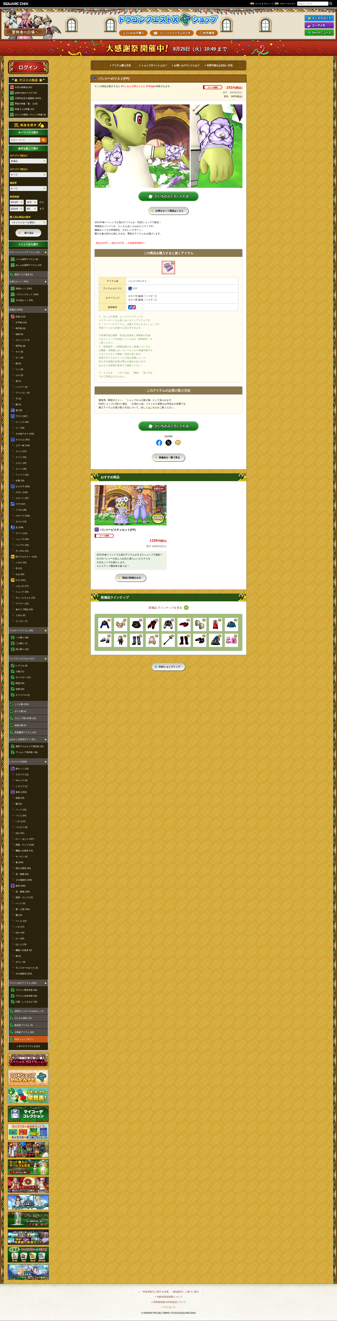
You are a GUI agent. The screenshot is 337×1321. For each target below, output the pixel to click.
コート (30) (21, 469)
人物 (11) (20, 671)
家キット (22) (22, 768)
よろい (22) (21, 463)
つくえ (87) (21, 815)
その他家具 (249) (24, 880)
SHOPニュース (319, 32)
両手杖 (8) (20, 346)
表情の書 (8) (20, 725)
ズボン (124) (22, 492)
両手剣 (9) (20, 328)
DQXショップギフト (24, 1039)
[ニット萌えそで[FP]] (199, 624)
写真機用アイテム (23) (25, 732)
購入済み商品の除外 (20, 217)
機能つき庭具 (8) (24, 950)
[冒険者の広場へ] (25, 32)
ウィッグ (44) (22, 422)
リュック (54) (22, 592)
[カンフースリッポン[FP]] (184, 624)
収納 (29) (20, 798)
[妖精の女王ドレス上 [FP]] (120, 624)
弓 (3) (18, 398)
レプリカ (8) (21, 665)
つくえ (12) (21, 921)
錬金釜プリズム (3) (23, 1025)
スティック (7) (23, 340)
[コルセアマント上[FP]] (136, 624)
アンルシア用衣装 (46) (27, 752)
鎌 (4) (18, 404)
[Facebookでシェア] (159, 443)
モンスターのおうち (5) (27, 968)
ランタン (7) (21, 621)
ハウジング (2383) (18, 761)
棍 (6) (18, 363)
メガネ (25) (21, 562)
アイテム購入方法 (121, 65)
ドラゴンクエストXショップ (168, 19)
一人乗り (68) (22, 637)
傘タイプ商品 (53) (24, 609)
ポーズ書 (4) (20, 711)
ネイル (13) (21, 521)
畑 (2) (18, 956)
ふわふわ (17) (22, 586)
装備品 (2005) (16, 309)
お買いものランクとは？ (187, 65)
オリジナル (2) (23, 695)
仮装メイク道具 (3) (23, 274)
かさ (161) (21, 580)
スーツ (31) (21, 457)
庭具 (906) (21, 886)
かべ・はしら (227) (25, 839)
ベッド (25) (21, 809)
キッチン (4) (21, 856)
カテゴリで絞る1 (18, 155)
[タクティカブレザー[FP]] (104, 624)
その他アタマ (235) (25, 434)
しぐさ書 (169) (21, 704)
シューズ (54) (22, 539)
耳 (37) (19, 568)
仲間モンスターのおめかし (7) (28, 1011)
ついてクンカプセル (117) (21, 658)
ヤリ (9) (19, 352)
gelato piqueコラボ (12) (26, 93)
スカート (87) (22, 498)
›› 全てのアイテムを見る (28, 1046)
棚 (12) (19, 915)
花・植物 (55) (22, 874)
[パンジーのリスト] (168, 267)
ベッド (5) (20, 903)
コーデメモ (319, 25)
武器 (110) (21, 316)
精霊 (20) (20, 683)
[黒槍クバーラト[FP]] (168, 640)
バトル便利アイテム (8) (27, 259)
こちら (153, 407)
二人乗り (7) (21, 643)
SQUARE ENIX (16, 3)
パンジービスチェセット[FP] (118, 529)
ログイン (28, 67)
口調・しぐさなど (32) (26, 1002)
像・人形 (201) (23, 909)
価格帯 (13, 183)
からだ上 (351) (23, 439)
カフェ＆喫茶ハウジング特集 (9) (30, 114)
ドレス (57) (21, 451)
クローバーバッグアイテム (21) (24, 252)
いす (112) (21, 821)
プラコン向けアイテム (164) (22, 983)
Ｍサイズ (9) (21, 780)
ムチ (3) (19, 375)
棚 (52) (19, 804)
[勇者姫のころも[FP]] (215, 624)
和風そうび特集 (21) (24, 109)
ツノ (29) (20, 428)
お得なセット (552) (18, 281)
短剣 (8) (19, 334)
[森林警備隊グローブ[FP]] (152, 624)
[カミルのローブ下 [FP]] (120, 640)
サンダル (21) (22, 551)
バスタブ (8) (21, 827)
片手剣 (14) (21, 322)
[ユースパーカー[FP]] (168, 624)
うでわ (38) (21, 510)
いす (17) (20, 927)
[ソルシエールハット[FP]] (215, 640)
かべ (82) (20, 938)
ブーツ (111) (21, 533)
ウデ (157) (21, 504)
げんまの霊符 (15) (23, 1018)
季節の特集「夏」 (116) (26, 103)
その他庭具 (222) (24, 973)
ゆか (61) (20, 833)
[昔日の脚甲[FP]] (136, 640)
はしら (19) (21, 944)
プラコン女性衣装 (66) (26, 996)
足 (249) (19, 527)
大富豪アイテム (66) (24, 1032)
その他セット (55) (24, 300)
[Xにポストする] (168, 443)
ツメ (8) (19, 369)
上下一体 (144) (23, 445)
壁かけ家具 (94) (23, 868)
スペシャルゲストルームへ (28, 1060)
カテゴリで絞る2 (18, 169)
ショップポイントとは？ (154, 65)
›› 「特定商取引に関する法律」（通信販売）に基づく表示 (168, 1291)
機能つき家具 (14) (24, 850)
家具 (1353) (21, 792)
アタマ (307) (22, 416)
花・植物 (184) (23, 891)
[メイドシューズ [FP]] (199, 640)
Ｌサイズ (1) (21, 786)
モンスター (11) (23, 677)
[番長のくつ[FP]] (104, 640)
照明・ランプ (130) (25, 845)
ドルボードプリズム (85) (21, 630)
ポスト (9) (20, 962)
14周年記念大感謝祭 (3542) (28, 98)
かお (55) (20, 574)
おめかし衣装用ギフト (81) (22, 739)
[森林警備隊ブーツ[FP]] (184, 640)
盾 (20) (19, 410)
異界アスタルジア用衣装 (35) (30, 746)
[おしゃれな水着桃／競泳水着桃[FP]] (231, 640)
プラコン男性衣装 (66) (26, 990)
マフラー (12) (22, 603)
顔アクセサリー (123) (26, 556)
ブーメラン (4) (23, 393)
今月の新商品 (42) (23, 87)
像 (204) (19, 862)
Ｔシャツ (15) (22, 475)
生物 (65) (20, 689)
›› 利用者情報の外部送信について (168, 1302)
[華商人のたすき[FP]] (231, 624)
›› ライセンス (169, 1307)
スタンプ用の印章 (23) (25, 718)
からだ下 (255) (23, 486)
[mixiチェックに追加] (178, 443)
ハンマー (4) (21, 387)
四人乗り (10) (22, 649)
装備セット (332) (24, 288)
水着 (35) (20, 480)
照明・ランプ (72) (24, 897)
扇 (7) (18, 381)
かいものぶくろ (319, 18)
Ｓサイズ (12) (22, 774)
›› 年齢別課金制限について (169, 1296)
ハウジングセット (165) (27, 294)
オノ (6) (19, 357)
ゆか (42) (20, 932)
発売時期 (14, 196)
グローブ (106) (23, 516)
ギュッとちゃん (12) (25, 597)
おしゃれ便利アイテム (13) (29, 265)
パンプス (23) (22, 545)
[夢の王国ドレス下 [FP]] (152, 640)
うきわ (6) (20, 615)
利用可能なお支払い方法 (220, 65)
